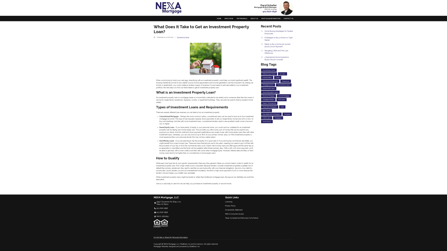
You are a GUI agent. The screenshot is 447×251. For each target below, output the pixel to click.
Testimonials (241, 18)
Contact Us (288, 18)
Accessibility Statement (233, 210)
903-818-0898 (270, 11)
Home (219, 18)
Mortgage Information (270, 18)
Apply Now (228, 18)
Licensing (228, 202)
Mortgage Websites (161, 246)
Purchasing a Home (183, 37)
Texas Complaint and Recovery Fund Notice (241, 218)
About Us (254, 18)
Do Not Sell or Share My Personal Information (171, 237)
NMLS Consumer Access (234, 214)
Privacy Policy (230, 206)
